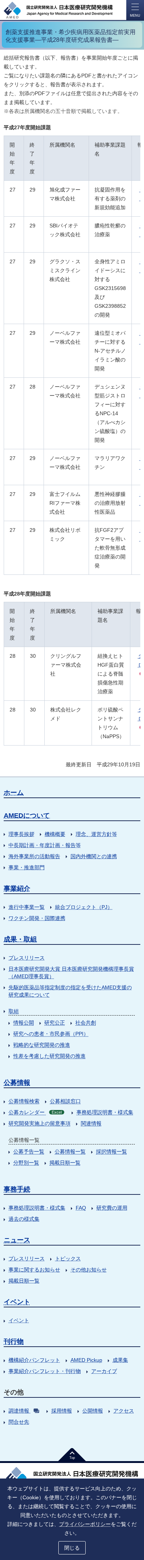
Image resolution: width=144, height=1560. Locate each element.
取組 (13, 1011)
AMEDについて (27, 815)
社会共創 (85, 1023)
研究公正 (54, 1023)
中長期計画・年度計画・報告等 (44, 845)
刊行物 (14, 1341)
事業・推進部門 (26, 867)
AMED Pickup (86, 1360)
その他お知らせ (89, 1270)
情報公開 (23, 1023)
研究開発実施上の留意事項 (39, 1123)
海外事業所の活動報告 (34, 856)
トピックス (68, 1258)
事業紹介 (17, 888)
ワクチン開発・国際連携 (36, 918)
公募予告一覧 (28, 1151)
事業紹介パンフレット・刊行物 (44, 1371)
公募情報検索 (24, 1101)
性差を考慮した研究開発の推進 (49, 1056)
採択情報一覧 (111, 1151)
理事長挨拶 (21, 834)
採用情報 (61, 1411)
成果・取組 (20, 939)
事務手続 (17, 1189)
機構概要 (55, 834)
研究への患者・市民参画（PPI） (51, 1034)
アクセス (123, 1411)
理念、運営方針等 (96, 834)
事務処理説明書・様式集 (104, 1112)
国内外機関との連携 (94, 856)
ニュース (17, 1240)
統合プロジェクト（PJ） (84, 907)
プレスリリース (26, 958)
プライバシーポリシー (85, 1524)
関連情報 (91, 1123)
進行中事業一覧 (26, 907)
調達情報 (18, 1411)
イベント (17, 1302)
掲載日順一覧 (64, 1163)
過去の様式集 (24, 1219)
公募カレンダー (35, 1112)
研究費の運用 (111, 1208)
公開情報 (92, 1411)
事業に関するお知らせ (34, 1270)
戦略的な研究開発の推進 (41, 1045)
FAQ (81, 1208)
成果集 (120, 1360)
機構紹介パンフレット (34, 1360)
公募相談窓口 (65, 1101)
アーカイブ (104, 1371)
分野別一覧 (26, 1163)
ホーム (14, 792)
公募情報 (17, 1082)
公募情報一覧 (70, 1151)
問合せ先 (18, 1422)
